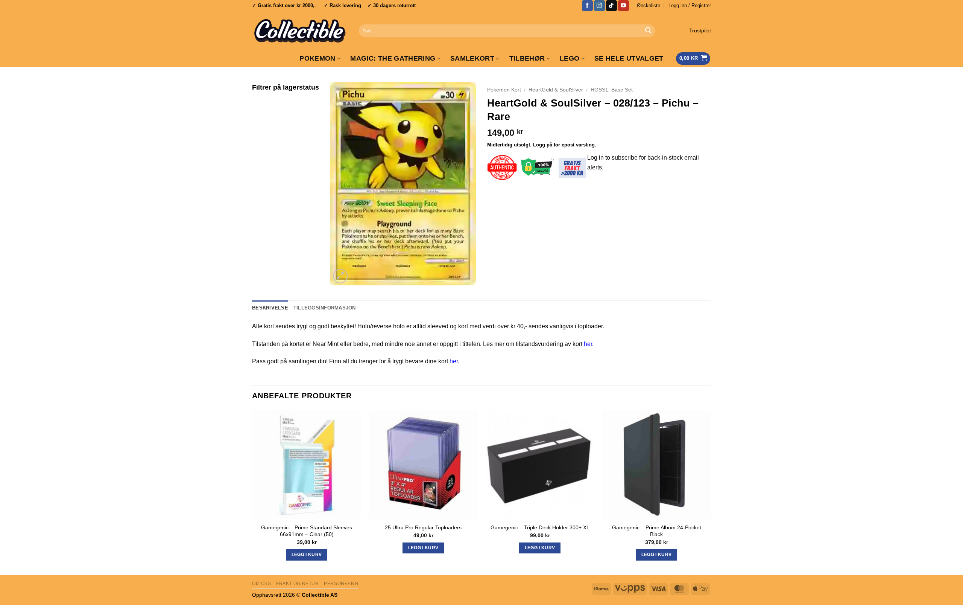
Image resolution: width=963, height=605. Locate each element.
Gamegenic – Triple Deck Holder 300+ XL (540, 527)
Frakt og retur (297, 583)
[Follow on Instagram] (599, 5)
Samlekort (472, 58)
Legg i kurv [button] (307, 554)
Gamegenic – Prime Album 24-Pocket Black (656, 531)
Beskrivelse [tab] (270, 308)
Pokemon (317, 58)
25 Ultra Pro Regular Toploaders (423, 527)
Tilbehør (527, 58)
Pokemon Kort (504, 90)
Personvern (341, 583)
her (588, 344)
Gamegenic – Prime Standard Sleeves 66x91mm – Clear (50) (306, 531)
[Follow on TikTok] (611, 5)
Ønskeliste (648, 5)
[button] (689, 6)
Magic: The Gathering (392, 58)
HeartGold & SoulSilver (556, 90)
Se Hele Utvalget (629, 58)
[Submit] (648, 30)
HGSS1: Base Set (612, 90)
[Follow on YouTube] (623, 5)
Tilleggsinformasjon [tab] (324, 308)
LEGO (569, 58)
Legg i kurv (540, 548)
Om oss (261, 583)
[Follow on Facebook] (587, 5)
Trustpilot (700, 31)
